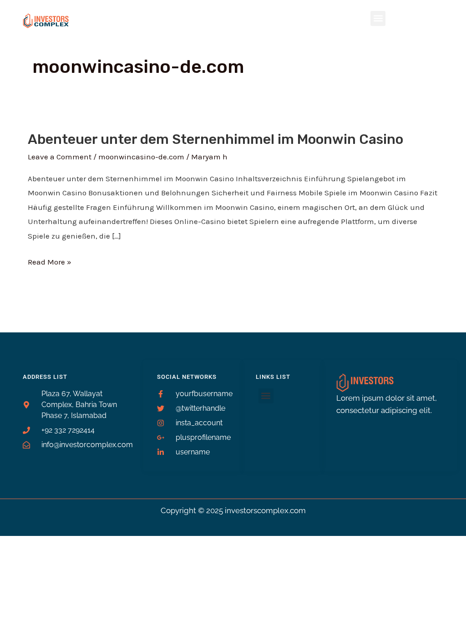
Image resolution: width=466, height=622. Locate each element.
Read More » (49, 260)
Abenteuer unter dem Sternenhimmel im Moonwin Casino (215, 139)
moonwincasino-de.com (141, 156)
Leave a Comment (59, 156)
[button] (377, 18)
